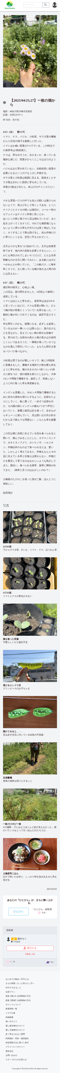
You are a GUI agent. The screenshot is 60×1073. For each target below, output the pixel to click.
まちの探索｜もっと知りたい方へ (20, 983)
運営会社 (9, 1051)
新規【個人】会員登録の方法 (18, 996)
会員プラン (10, 992)
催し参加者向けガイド (15, 1026)
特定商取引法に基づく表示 (17, 1043)
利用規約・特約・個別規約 (17, 1038)
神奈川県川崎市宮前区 (21, 111)
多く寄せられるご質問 (15, 1034)
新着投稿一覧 (11, 1009)
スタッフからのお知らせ (16, 1059)
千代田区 (16, 942)
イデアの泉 (10, 1013)
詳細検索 (9, 1017)
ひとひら (18, 911)
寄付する (32, 948)
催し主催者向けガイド (15, 1030)
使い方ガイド (11, 1021)
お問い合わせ (11, 1055)
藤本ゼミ (22, 939)
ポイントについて (13, 1004)
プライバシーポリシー (15, 1047)
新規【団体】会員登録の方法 (18, 1000)
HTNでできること (13, 988)
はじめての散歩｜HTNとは (17, 979)
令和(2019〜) (16, 115)
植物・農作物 (12, 120)
